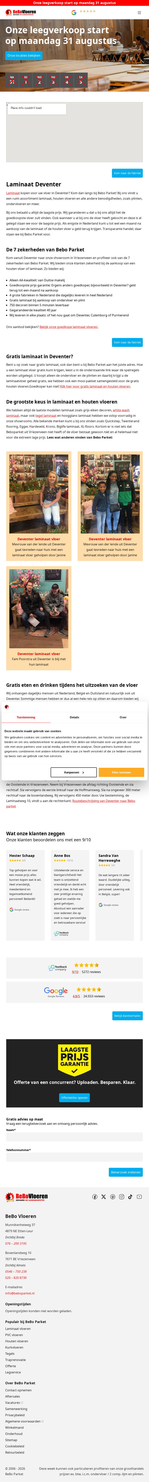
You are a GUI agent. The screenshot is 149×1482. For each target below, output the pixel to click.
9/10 (75, 971)
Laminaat (13, 193)
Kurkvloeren (14, 1347)
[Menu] (139, 12)
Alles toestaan (121, 772)
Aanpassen (71, 772)
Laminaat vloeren (18, 1329)
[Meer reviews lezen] (57, 968)
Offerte (10, 1366)
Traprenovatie (15, 1360)
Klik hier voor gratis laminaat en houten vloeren (95, 386)
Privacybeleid (15, 1415)
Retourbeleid (14, 1452)
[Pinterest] (112, 1196)
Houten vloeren (16, 1341)
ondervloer (99, 1474)
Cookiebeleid (14, 1446)
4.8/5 (76, 996)
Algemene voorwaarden (23, 1421)
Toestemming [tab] (26, 717)
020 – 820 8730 (16, 1278)
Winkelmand (14, 1427)
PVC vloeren (14, 1335)
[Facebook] (94, 1196)
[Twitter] (103, 1196)
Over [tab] (123, 717)
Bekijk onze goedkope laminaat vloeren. (69, 327)
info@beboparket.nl (20, 1293)
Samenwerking (16, 1409)
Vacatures (12, 1402)
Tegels (10, 1353)
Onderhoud (14, 1434)
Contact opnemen (18, 1390)
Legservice (13, 1372)
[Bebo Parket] (20, 12)
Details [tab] (74, 717)
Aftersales (12, 1396)
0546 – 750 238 (16, 1271)
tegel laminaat (46, 415)
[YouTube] (139, 1196)
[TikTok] (130, 1196)
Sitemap (11, 1440)
